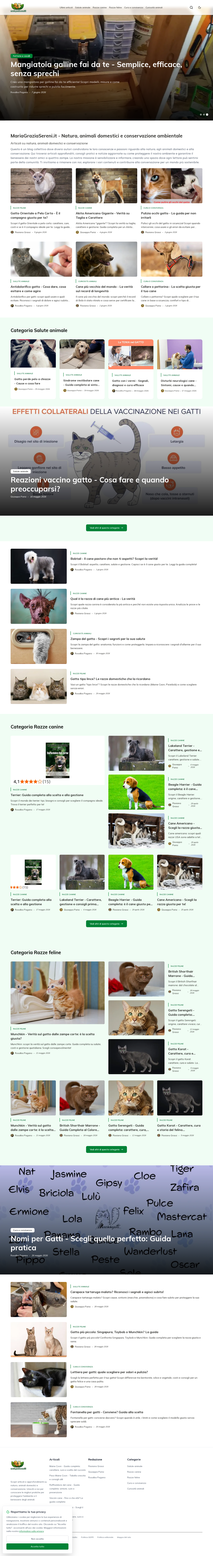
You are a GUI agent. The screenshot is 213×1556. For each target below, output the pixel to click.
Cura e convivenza (133, 7)
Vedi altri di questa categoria (104, 527)
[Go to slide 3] (207, 114)
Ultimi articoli (66, 7)
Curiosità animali (154, 7)
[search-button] (191, 7)
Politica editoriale (105, 1537)
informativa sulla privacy (31, 1531)
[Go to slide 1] (201, 115)
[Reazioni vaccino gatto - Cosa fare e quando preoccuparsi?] (106, 461)
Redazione (95, 1459)
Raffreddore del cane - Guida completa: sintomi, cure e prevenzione (64, 1489)
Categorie (134, 1459)
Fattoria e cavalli (21, 56)
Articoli (54, 1459)
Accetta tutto (37, 1546)
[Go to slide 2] (204, 115)
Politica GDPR (87, 1537)
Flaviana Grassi (96, 1466)
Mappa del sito (124, 1537)
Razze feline (115, 7)
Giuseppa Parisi (18, 496)
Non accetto (37, 1538)
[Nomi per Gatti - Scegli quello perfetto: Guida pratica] (106, 1219)
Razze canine (100, 7)
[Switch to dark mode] (199, 7)
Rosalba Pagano (19, 92)
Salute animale (82, 7)
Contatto (73, 1537)
